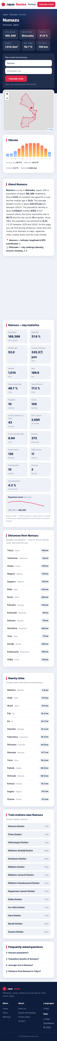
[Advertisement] (28, 288)
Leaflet (50, 129)
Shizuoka (13, 14)
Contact (21, 1021)
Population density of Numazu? (23, 959)
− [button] (7, 98)
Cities (5, 1013)
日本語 (46, 1008)
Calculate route (16, 79)
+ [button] (7, 94)
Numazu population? (18, 952)
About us (22, 1008)
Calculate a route (46, 4)
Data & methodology (27, 1013)
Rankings (32, 4)
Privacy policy (24, 1017)
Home (5, 1008)
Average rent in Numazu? (20, 965)
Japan (16, 4)
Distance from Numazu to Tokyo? (24, 971)
